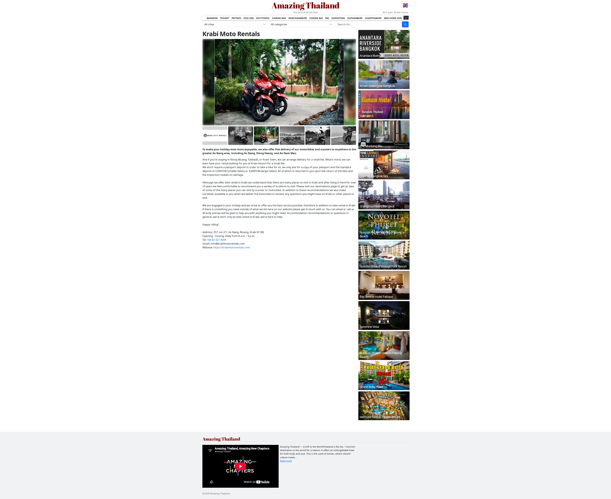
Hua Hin (249, 18)
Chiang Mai (279, 18)
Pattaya (236, 18)
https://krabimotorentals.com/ (231, 247)
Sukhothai (338, 18)
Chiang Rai (316, 18)
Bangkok (212, 18)
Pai (327, 18)
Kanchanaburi (297, 18)
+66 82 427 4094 (216, 240)
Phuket (224, 18)
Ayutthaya (262, 18)
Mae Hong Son (393, 18)
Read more (286, 460)
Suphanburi (354, 18)
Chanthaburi (373, 18)
